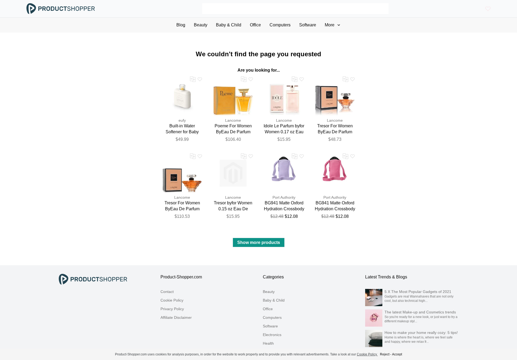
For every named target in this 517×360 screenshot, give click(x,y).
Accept (397, 354)
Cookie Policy (171, 300)
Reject (384, 354)
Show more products (258, 242)
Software (270, 326)
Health (268, 343)
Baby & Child (274, 300)
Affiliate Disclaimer (176, 317)
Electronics (272, 335)
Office (268, 309)
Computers (272, 317)
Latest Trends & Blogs (386, 277)
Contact (167, 291)
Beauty (269, 291)
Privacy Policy (172, 309)
